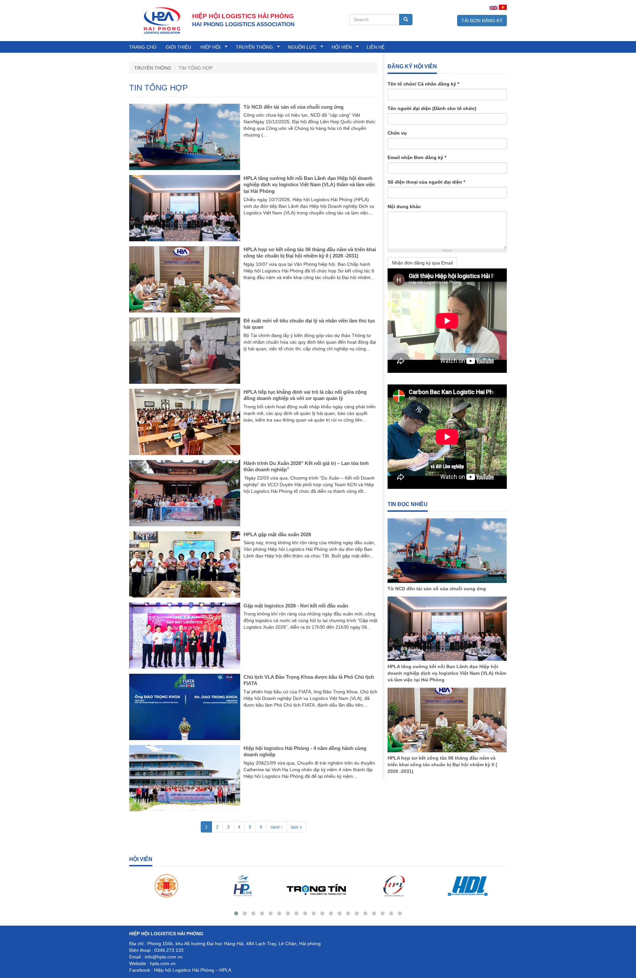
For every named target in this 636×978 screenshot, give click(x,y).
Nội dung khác (404, 206)
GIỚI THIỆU (178, 47)
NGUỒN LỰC (299, 47)
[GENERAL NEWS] (494, 8)
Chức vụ (397, 133)
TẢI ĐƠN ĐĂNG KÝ (482, 20)
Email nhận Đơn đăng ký (417, 157)
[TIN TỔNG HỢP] (503, 7)
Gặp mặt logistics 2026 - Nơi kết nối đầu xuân (295, 605)
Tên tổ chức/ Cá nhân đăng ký (423, 83)
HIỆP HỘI (208, 47)
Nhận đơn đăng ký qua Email (422, 262)
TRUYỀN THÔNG (252, 47)
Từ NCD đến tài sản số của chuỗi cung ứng (293, 107)
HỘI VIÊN (339, 47)
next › (277, 827)
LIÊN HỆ (376, 47)
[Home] (160, 20)
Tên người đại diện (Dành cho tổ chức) (432, 108)
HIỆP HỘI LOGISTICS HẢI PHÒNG (243, 16)
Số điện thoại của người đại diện (426, 182)
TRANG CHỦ (142, 47)
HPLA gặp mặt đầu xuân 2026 (277, 534)
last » (296, 827)
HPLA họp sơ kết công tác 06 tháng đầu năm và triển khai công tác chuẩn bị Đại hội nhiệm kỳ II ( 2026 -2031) (442, 764)
